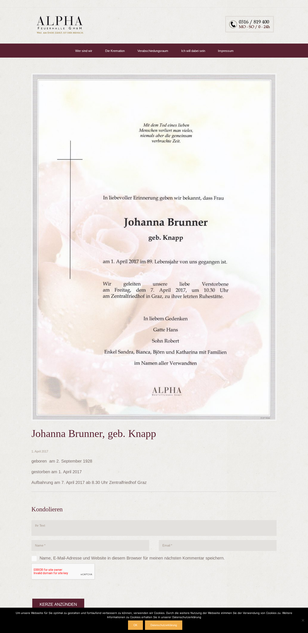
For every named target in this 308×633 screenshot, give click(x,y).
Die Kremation (115, 51)
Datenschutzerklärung (163, 625)
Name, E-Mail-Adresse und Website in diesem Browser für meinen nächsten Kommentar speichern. (132, 558)
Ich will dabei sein (193, 51)
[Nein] (303, 620)
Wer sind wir (83, 51)
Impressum (226, 51)
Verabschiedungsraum (152, 51)
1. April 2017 (39, 451)
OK (135, 625)
